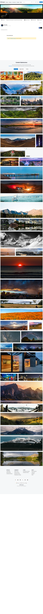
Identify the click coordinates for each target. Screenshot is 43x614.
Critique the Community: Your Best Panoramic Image (14, 20)
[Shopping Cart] (36, 2)
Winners (3, 20)
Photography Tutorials (26, 471)
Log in (8, 38)
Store (21, 2)
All (16, 69)
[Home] (2, 2)
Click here (10, 65)
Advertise (33, 473)
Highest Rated (21, 69)
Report (40, 22)
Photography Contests (17, 474)
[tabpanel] (21, 269)
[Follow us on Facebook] (20, 480)
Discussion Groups (17, 473)
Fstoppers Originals (9, 473)
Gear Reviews (9, 472)
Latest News (8, 471)
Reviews (10, 2)
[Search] (33, 2)
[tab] (16, 69)
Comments (40, 20)
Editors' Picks (16, 471)
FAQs (32, 474)
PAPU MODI (5, 24)
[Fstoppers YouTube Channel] (18, 480)
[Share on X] (41, 28)
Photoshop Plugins (26, 472)
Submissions (34, 20)
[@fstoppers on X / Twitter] (23, 480)
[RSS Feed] (28, 480)
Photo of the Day (16, 472)
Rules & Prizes (27, 20)
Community (14, 2)
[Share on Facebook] (39, 28)
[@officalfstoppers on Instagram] (15, 480)
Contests (18, 2)
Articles (7, 2)
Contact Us (33, 472)
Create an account (13, 38)
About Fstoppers (34, 471)
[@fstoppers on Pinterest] (25, 480)
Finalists (27, 69)
